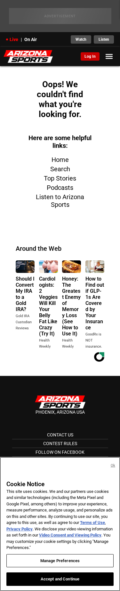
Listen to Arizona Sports (60, 200)
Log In (90, 56)
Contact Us (60, 434)
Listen (104, 39)
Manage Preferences (60, 560)
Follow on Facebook (60, 452)
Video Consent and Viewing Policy (70, 535)
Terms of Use (92, 522)
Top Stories (60, 178)
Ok (113, 465)
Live (14, 39)
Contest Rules (60, 443)
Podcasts (60, 187)
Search (60, 169)
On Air (30, 39)
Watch (81, 39)
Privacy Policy (19, 529)
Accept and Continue (60, 579)
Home (60, 160)
